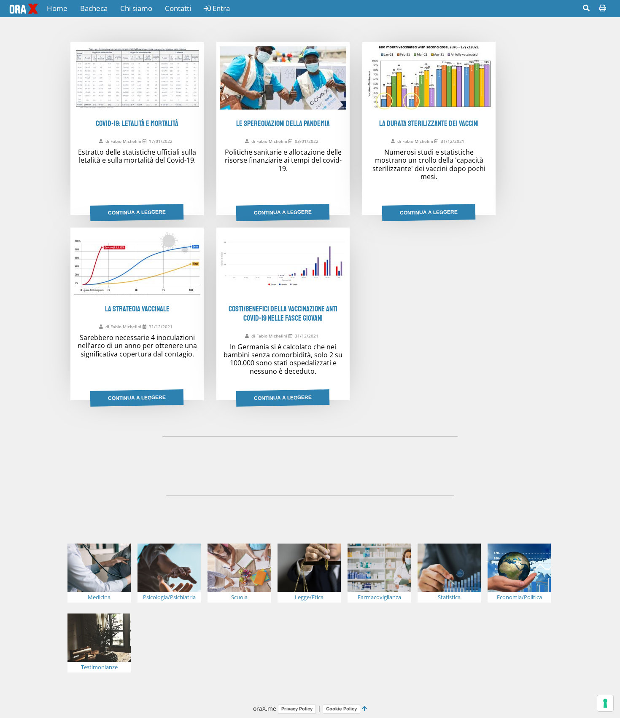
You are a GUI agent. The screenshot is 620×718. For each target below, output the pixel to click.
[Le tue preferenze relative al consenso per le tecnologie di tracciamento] (605, 703)
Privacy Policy (297, 709)
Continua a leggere (137, 212)
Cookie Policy (341, 709)
